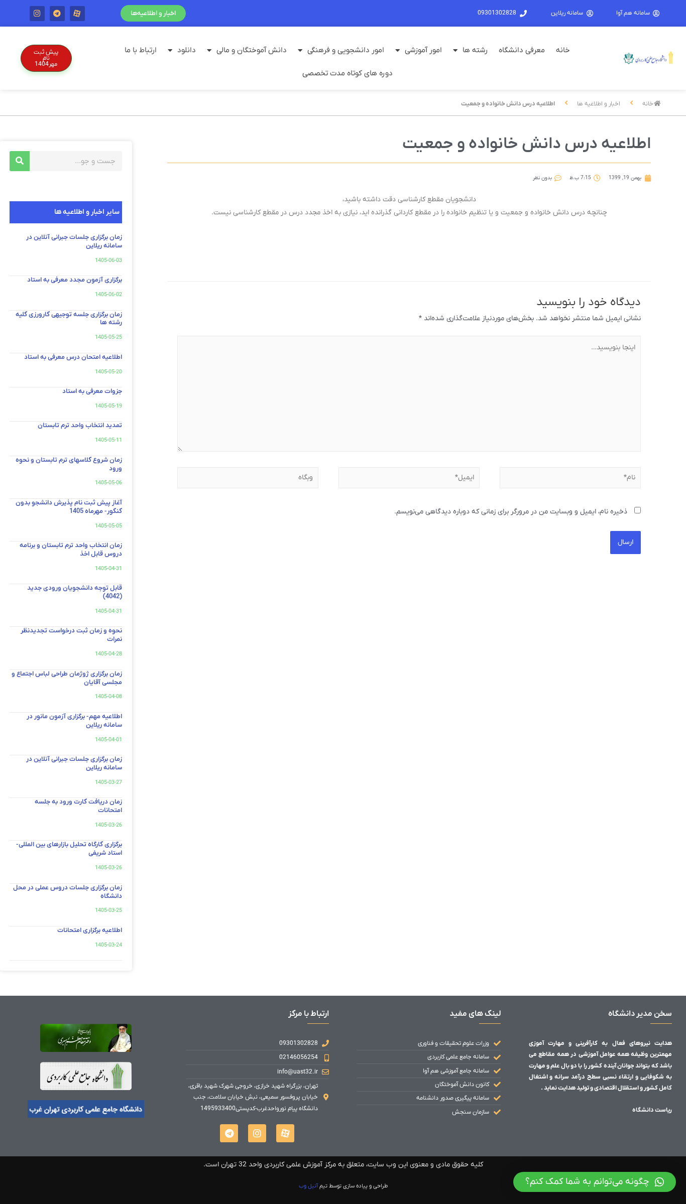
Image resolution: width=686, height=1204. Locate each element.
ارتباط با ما (141, 50)
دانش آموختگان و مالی (251, 50)
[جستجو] (20, 161)
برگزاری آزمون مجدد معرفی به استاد (74, 280)
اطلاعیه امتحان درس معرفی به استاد (73, 357)
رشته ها (475, 50)
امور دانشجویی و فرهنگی (345, 50)
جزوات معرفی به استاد (92, 391)
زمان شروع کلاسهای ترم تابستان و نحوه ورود (69, 464)
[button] (153, 13)
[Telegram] (57, 13)
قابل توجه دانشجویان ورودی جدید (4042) (74, 592)
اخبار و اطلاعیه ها (598, 104)
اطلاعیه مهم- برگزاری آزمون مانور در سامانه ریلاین (74, 720)
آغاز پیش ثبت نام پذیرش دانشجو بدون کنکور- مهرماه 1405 (69, 506)
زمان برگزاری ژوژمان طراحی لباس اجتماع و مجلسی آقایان (67, 678)
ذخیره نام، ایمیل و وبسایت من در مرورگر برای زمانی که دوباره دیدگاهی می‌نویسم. (510, 511)
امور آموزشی (423, 50)
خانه (563, 50)
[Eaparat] (77, 13)
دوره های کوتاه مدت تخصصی (347, 73)
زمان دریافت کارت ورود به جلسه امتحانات (78, 806)
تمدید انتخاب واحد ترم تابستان (80, 425)
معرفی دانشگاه (522, 50)
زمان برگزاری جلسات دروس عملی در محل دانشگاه (67, 891)
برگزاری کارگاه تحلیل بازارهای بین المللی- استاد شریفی (69, 848)
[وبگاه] (247, 479)
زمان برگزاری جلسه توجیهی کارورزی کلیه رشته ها (69, 318)
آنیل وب (308, 1185)
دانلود (186, 50)
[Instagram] (37, 13)
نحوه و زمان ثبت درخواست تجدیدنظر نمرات (71, 634)
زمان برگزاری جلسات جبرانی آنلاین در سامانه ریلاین (74, 241)
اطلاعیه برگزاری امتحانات (89, 930)
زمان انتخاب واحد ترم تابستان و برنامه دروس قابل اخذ (71, 549)
